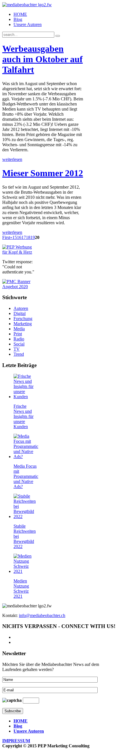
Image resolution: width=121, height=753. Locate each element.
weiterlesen (12, 159)
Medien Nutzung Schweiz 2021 (21, 589)
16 (19, 237)
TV (17, 349)
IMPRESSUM (16, 740)
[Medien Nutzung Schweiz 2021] (25, 571)
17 (23, 237)
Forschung (23, 318)
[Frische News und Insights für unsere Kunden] (25, 396)
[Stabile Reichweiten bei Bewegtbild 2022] (25, 516)
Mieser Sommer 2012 (42, 173)
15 (14, 237)
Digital (20, 313)
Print (18, 333)
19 (32, 237)
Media (19, 328)
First (6, 237)
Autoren (21, 308)
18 (28, 237)
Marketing (23, 323)
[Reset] (57, 36)
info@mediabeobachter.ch (42, 615)
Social (19, 344)
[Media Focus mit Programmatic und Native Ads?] (26, 456)
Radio (19, 338)
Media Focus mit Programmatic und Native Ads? (26, 476)
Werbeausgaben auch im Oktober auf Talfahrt (42, 59)
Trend (19, 354)
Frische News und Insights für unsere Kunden (23, 416)
